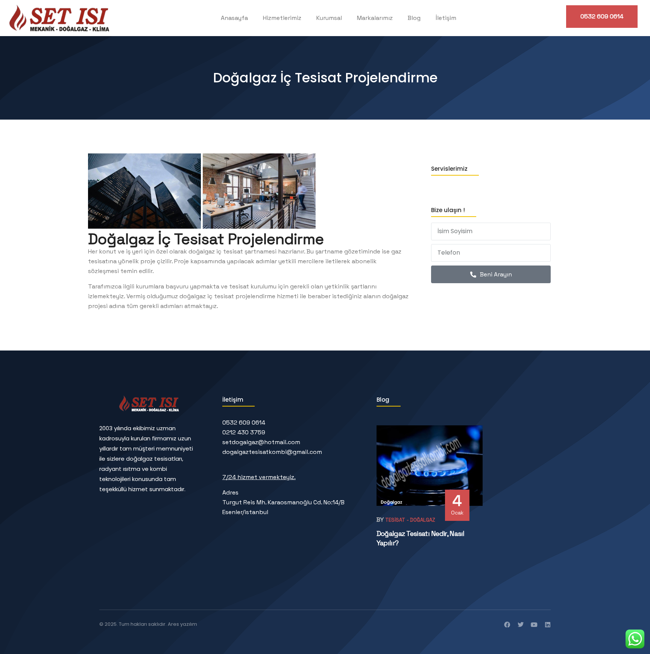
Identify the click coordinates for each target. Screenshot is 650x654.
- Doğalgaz (421, 520)
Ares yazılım (182, 624)
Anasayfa (234, 18)
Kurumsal (329, 18)
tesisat (395, 520)
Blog (414, 18)
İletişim (446, 18)
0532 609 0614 (601, 16)
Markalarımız (375, 18)
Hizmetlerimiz (282, 18)
